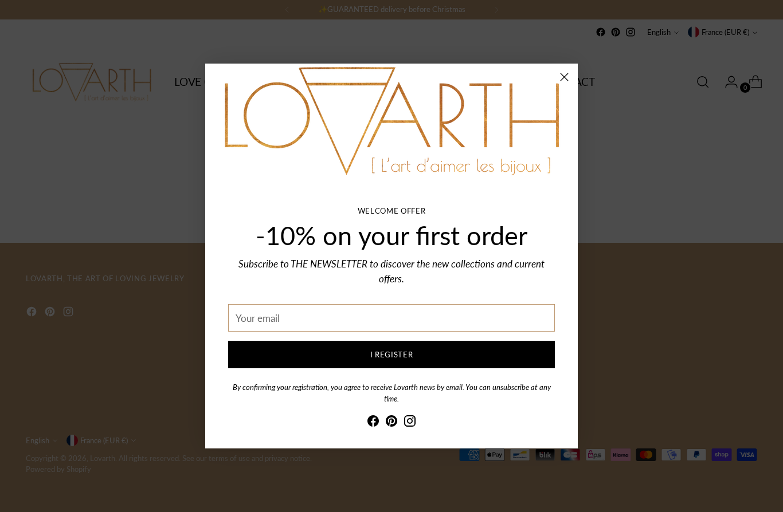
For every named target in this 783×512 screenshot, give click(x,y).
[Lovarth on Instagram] (410, 423)
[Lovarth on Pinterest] (391, 423)
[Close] (564, 77)
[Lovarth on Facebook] (373, 423)
